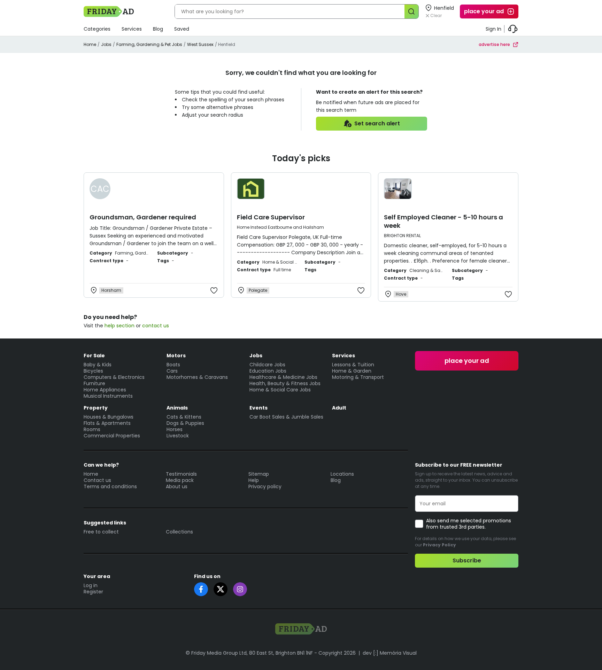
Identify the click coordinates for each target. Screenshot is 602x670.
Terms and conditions (110, 486)
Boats (173, 364)
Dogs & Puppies (185, 423)
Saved (181, 28)
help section (119, 325)
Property (96, 408)
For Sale (94, 355)
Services (132, 28)
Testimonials (181, 473)
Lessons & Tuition (353, 364)
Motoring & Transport (358, 377)
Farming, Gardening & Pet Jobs (149, 44)
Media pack (180, 480)
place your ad (484, 11)
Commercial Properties (112, 436)
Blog (158, 28)
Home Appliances (105, 390)
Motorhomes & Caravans (197, 377)
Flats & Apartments (107, 423)
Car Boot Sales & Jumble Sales (286, 417)
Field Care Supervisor (271, 217)
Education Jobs (267, 371)
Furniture (94, 383)
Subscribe (467, 560)
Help (253, 480)
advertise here (494, 44)
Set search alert (377, 123)
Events (258, 408)
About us (176, 486)
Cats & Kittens (184, 417)
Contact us (97, 480)
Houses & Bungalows (108, 417)
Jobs (106, 44)
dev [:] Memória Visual (390, 652)
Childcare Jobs (267, 364)
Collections (179, 531)
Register (93, 591)
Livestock (178, 436)
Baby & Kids (97, 364)
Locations (342, 473)
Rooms (92, 429)
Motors (176, 355)
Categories (97, 28)
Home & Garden (351, 371)
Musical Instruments (108, 396)
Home (90, 44)
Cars (172, 371)
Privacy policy (264, 486)
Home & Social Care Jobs (280, 390)
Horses (175, 429)
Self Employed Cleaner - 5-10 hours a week (443, 221)
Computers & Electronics (114, 377)
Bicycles (93, 371)
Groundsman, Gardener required (143, 217)
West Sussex (200, 44)
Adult (339, 408)
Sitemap (258, 473)
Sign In (493, 28)
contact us (155, 325)
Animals (177, 408)
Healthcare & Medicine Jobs (283, 377)
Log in (91, 585)
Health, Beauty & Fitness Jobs (285, 383)
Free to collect (101, 531)
